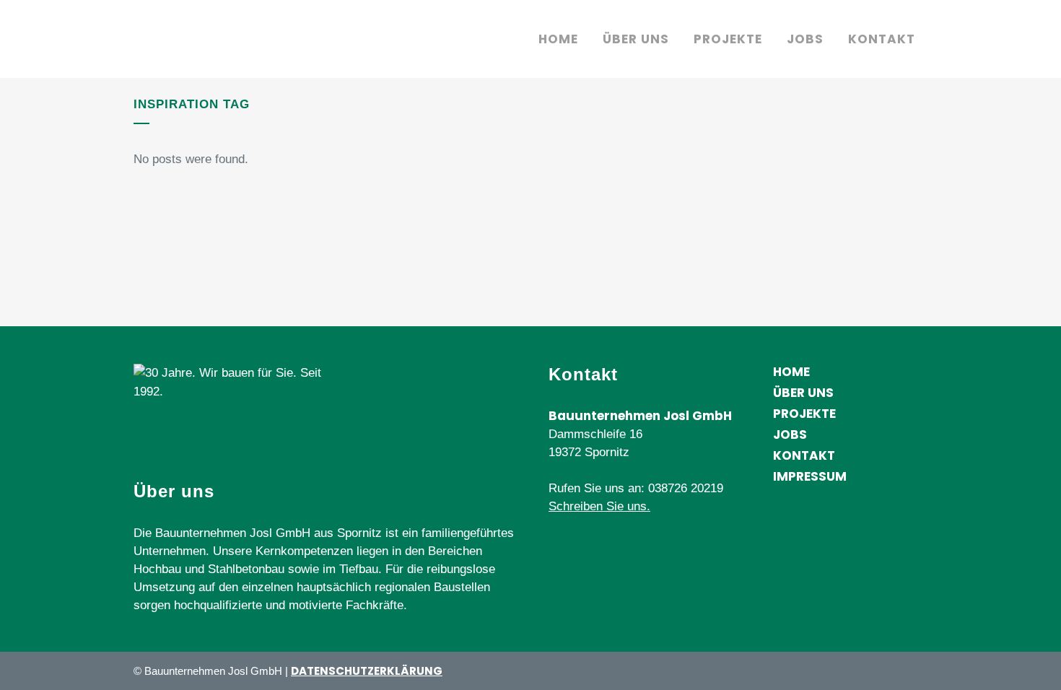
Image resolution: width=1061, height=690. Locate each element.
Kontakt (804, 455)
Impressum (810, 476)
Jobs (790, 434)
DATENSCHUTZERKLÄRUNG (366, 670)
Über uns (803, 393)
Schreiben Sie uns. (599, 506)
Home (791, 372)
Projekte (804, 414)
